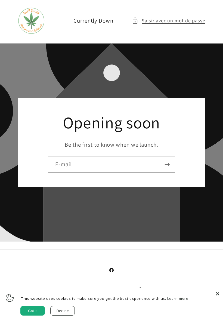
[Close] (217, 294)
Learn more (177, 298)
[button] (168, 20)
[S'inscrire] (167, 164)
